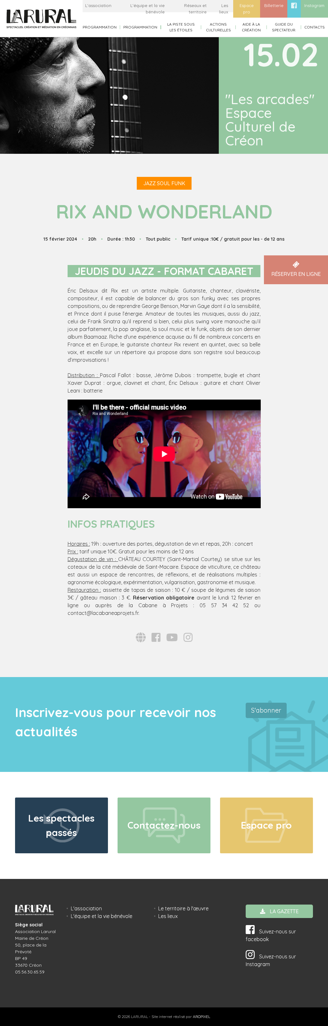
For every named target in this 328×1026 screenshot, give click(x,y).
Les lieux (223, 8)
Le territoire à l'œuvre (183, 908)
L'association (98, 5)
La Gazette (283, 911)
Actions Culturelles (218, 27)
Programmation (100, 27)
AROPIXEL (201, 1016)
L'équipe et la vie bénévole (147, 8)
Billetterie (273, 5)
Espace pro (247, 8)
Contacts (314, 27)
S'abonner (266, 710)
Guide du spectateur (283, 27)
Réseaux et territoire (195, 8)
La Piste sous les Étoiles (181, 27)
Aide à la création (251, 27)
